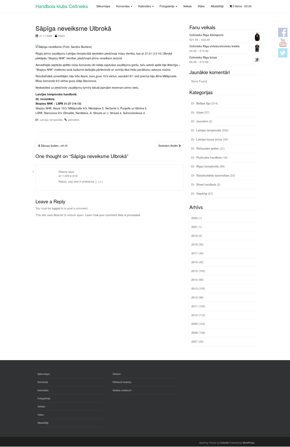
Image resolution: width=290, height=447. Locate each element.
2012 (194, 297)
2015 (194, 271)
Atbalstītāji (43, 422)
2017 (194, 253)
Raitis (61, 36)
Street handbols (206, 184)
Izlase (200, 112)
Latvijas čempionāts (51, 120)
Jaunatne (202, 121)
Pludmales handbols (209, 157)
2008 (194, 333)
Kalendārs (43, 390)
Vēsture (116, 373)
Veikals (41, 406)
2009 (194, 324)
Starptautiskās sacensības (212, 175)
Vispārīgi (201, 193)
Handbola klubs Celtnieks (62, 6)
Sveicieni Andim (168, 146)
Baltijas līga (203, 103)
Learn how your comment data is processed (112, 215)
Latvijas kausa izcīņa (209, 139)
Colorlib (224, 442)
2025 (194, 218)
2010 (194, 315)
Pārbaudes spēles (207, 148)
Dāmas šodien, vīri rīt (53, 146)
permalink (73, 120)
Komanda (42, 382)
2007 (194, 341)
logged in (57, 208)
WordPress (248, 442)
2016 (194, 262)
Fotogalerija (43, 398)
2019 (194, 236)
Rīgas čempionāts (207, 166)
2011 (194, 306)
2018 (194, 244)
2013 (194, 288)
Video (40, 414)
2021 (194, 227)
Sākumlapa (43, 373)
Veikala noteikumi (121, 390)
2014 (194, 280)
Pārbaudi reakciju (121, 382)
